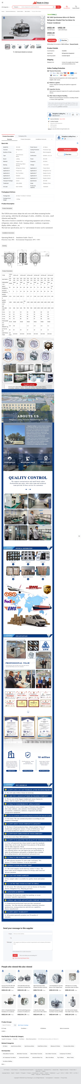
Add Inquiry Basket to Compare (23, 52)
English (12, 1073)
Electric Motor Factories (36, 1053)
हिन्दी (71, 1073)
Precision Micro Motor (36, 11)
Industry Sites (55, 1069)
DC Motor (5, 1046)
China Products (14, 1069)
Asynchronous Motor (16, 1046)
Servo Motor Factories (50, 1053)
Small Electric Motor (42, 1046)
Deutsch (46, 1073)
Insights (43, 1071)
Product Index (73, 1069)
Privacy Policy (64, 1077)
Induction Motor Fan (37, 1057)
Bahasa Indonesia (46, 1074)
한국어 (62, 1073)
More (3, 1064)
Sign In (49, 129)
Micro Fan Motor (50, 1057)
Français (29, 1073)
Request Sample (74, 44)
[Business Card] (77, 143)
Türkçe (32, 1074)
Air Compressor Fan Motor (9, 1057)
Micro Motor (27, 11)
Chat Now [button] (64, 40)
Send (15, 955)
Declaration (56, 1077)
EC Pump (4, 1028)
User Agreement (49, 1077)
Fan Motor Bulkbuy (7, 1061)
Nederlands (52, 1073)
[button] (49, 139)
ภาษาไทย (75, 1073)
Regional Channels (64, 1069)
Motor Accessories (64, 1028)
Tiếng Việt (38, 1074)
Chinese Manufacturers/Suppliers (26, 1069)
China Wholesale (38, 1069)
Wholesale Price (47, 1069)
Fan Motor (23, 1028)
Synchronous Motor (29, 1046)
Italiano (41, 1073)
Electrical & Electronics (11, 11)
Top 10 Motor (60, 1057)
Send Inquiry (52, 40)
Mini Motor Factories (22, 1053)
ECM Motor (43, 1028)
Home (3, 11)
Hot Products (6, 1069)
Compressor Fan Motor (65, 1053)
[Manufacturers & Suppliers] (40, 2)
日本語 (66, 1073)
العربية (58, 1073)
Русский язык (35, 1073)
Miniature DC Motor (55, 1046)
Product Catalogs (23, 1025)
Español (17, 1073)
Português (23, 1073)
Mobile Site (38, 1071)
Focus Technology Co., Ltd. (30, 1077)
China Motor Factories (8, 1053)
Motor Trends (70, 1057)
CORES (3, 1031)
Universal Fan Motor (24, 1057)
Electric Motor (20, 11)
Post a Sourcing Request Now (21, 958)
